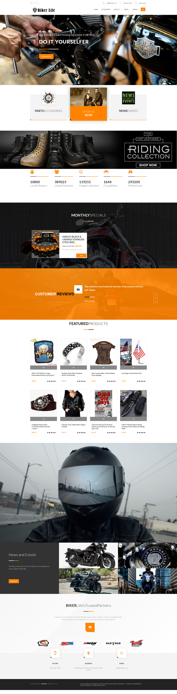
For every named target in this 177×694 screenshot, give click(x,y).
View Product (43, 367)
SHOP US (117, 9)
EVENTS (135, 9)
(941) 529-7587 (127, 3)
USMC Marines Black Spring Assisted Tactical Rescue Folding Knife (133, 426)
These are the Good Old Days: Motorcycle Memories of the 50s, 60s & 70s (103, 426)
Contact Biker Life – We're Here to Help (92, 685)
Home (96, 9)
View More (14, 581)
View (81, 255)
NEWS (126, 9)
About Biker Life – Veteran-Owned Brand (127, 684)
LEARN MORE (46, 56)
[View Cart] (136, 3)
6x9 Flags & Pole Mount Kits (132, 373)
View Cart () (142, 3)
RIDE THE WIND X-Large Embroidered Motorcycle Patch (43, 374)
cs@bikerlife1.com (111, 3)
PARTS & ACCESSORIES (91, 684)
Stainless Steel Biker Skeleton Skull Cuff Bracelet (72, 374)
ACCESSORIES (106, 9)
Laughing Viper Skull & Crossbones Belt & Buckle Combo (41, 426)
